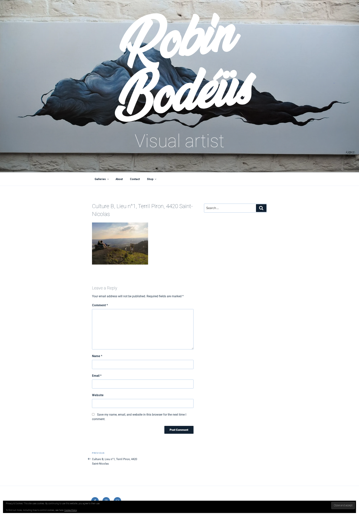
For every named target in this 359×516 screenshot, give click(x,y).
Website (98, 395)
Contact (135, 179)
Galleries (100, 179)
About (119, 179)
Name (97, 356)
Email (97, 375)
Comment (100, 305)
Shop (150, 179)
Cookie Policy (70, 510)
